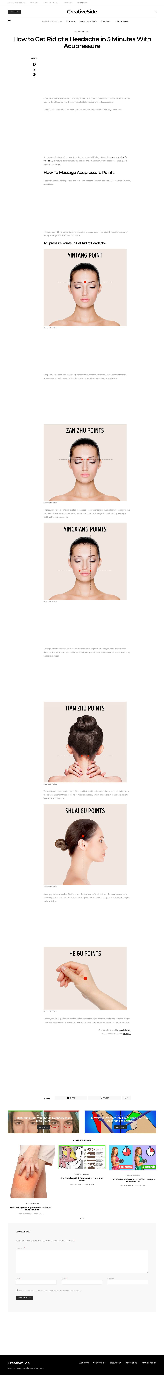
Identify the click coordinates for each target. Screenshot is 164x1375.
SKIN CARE (34, 3)
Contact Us (131, 1363)
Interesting (120, 1115)
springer (127, 1033)
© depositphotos (50, 327)
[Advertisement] (87, 74)
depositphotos (123, 1030)
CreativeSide (82, 11)
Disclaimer (115, 1363)
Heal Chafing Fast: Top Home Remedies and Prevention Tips (31, 1208)
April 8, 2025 (38, 1214)
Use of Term (99, 1363)
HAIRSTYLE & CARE (51, 3)
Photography (82, 3)
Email (64, 1278)
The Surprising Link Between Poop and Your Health (82, 1179)
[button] (80, 1218)
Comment (20, 1248)
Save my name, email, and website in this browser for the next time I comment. (50, 1290)
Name (18, 1278)
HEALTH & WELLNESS (17, 3)
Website (110, 1279)
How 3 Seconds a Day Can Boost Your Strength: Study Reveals (132, 1180)
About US (84, 1363)
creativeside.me (25, 1214)
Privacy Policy (148, 1363)
